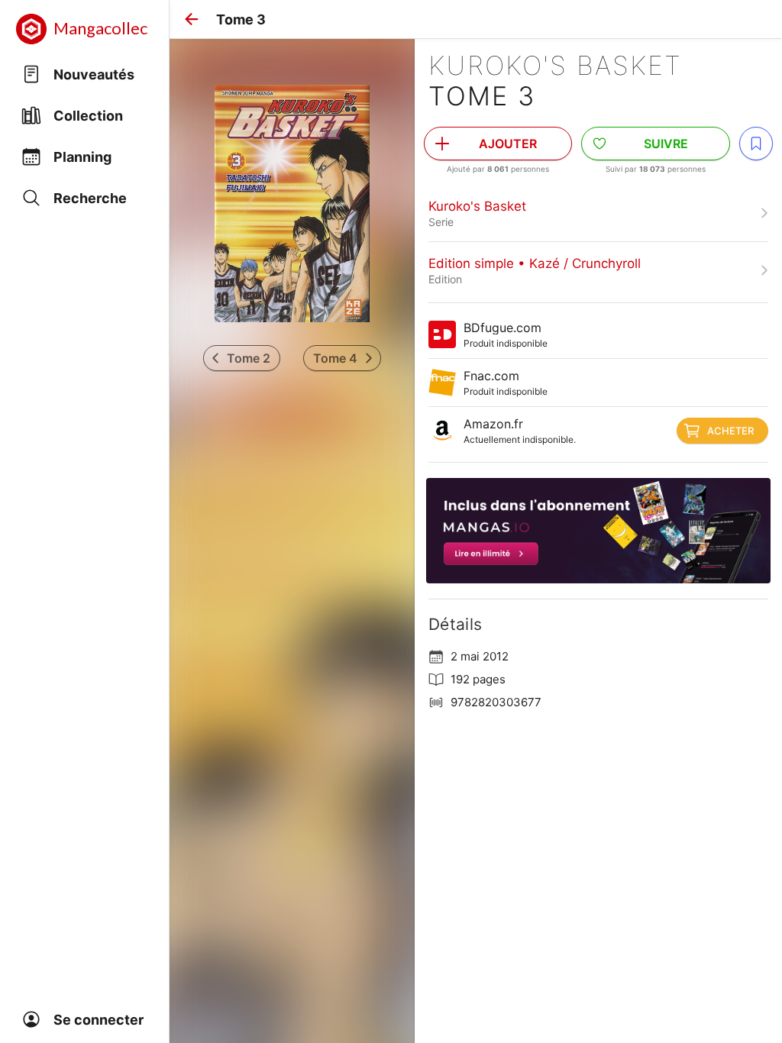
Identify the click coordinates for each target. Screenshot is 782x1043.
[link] (598, 213)
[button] (191, 19)
